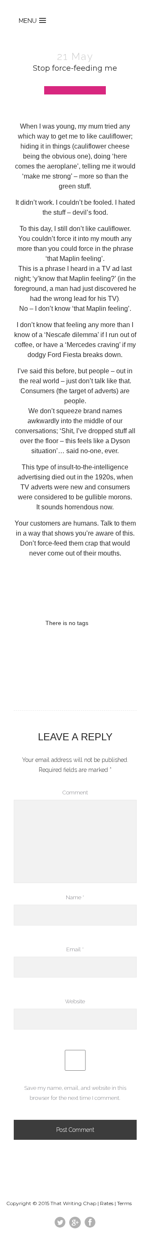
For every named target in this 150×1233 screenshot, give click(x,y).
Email (75, 949)
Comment (75, 792)
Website (75, 1001)
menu (28, 21)
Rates (106, 1203)
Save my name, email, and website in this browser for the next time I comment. (75, 1093)
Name (75, 897)
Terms (124, 1203)
